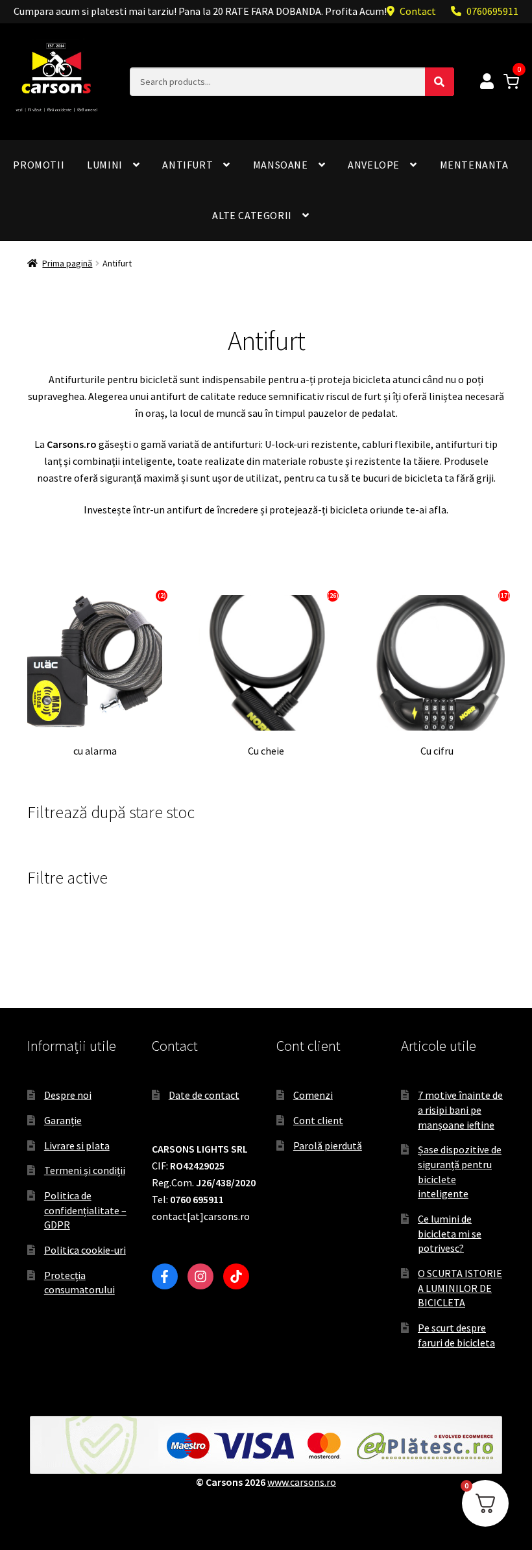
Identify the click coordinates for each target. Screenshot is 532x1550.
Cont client (318, 1120)
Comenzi (313, 1094)
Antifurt (187, 164)
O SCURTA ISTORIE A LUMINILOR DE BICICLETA (460, 1288)
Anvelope (374, 164)
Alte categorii (251, 215)
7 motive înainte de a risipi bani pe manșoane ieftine (460, 1109)
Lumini (105, 164)
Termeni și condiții (84, 1170)
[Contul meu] (487, 82)
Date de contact (204, 1094)
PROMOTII (38, 164)
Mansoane (280, 164)
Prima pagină (67, 263)
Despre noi (67, 1094)
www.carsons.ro (301, 1481)
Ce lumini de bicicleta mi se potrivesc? (449, 1233)
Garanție (63, 1120)
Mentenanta (474, 164)
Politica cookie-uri (85, 1249)
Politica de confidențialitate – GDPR (85, 1210)
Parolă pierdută (327, 1145)
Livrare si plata (77, 1145)
